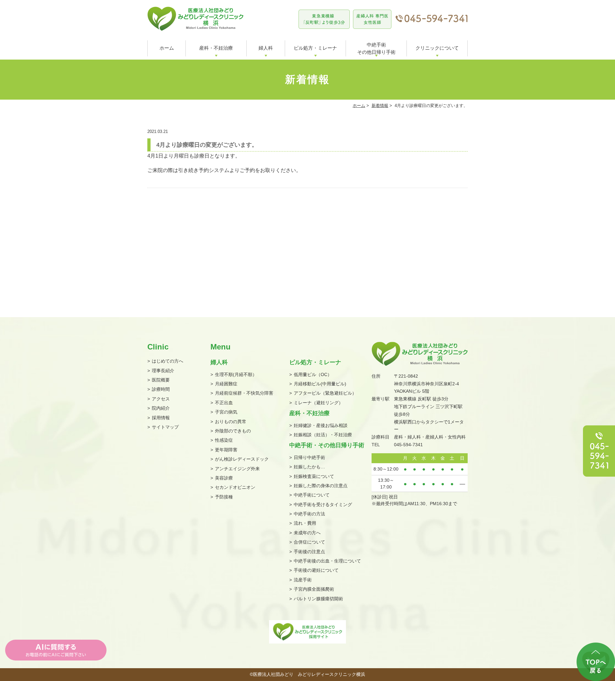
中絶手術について (312, 494)
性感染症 (224, 440)
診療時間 (161, 389)
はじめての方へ (167, 361)
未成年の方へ (307, 532)
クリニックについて (437, 48)
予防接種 (224, 496)
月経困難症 (226, 383)
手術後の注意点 (309, 551)
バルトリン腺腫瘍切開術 (318, 598)
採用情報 (161, 417)
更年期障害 (226, 449)
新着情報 (380, 105)
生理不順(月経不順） (236, 374)
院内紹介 (161, 408)
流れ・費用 (305, 523)
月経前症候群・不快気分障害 (244, 393)
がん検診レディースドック (242, 459)
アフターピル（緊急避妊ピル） (325, 393)
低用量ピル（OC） (313, 374)
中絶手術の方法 (309, 513)
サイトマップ (165, 427)
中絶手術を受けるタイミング (323, 504)
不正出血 (224, 402)
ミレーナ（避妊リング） (318, 402)
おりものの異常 (230, 421)
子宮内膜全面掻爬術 (314, 589)
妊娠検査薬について (314, 476)
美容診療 (224, 477)
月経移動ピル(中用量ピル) (320, 383)
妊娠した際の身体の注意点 (321, 485)
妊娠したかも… (309, 466)
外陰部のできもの (233, 430)
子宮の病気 (226, 411)
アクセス (161, 398)
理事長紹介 (163, 370)
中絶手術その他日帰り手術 (376, 48)
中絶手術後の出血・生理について (327, 560)
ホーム (167, 48)
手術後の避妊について (316, 570)
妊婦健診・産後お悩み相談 (321, 425)
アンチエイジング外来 (237, 468)
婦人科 (265, 48)
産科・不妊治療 (216, 48)
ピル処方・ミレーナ (315, 48)
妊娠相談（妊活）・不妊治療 (323, 434)
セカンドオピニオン (235, 487)
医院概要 (161, 379)
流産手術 (303, 579)
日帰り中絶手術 (309, 457)
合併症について (309, 542)
